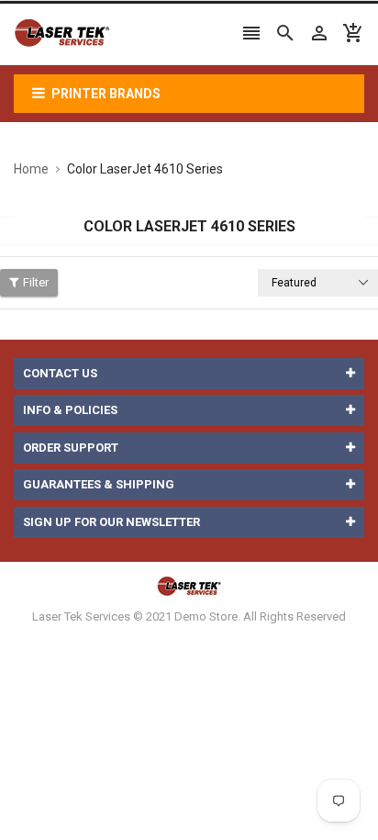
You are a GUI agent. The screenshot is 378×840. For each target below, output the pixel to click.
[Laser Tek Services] (189, 586)
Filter (36, 282)
